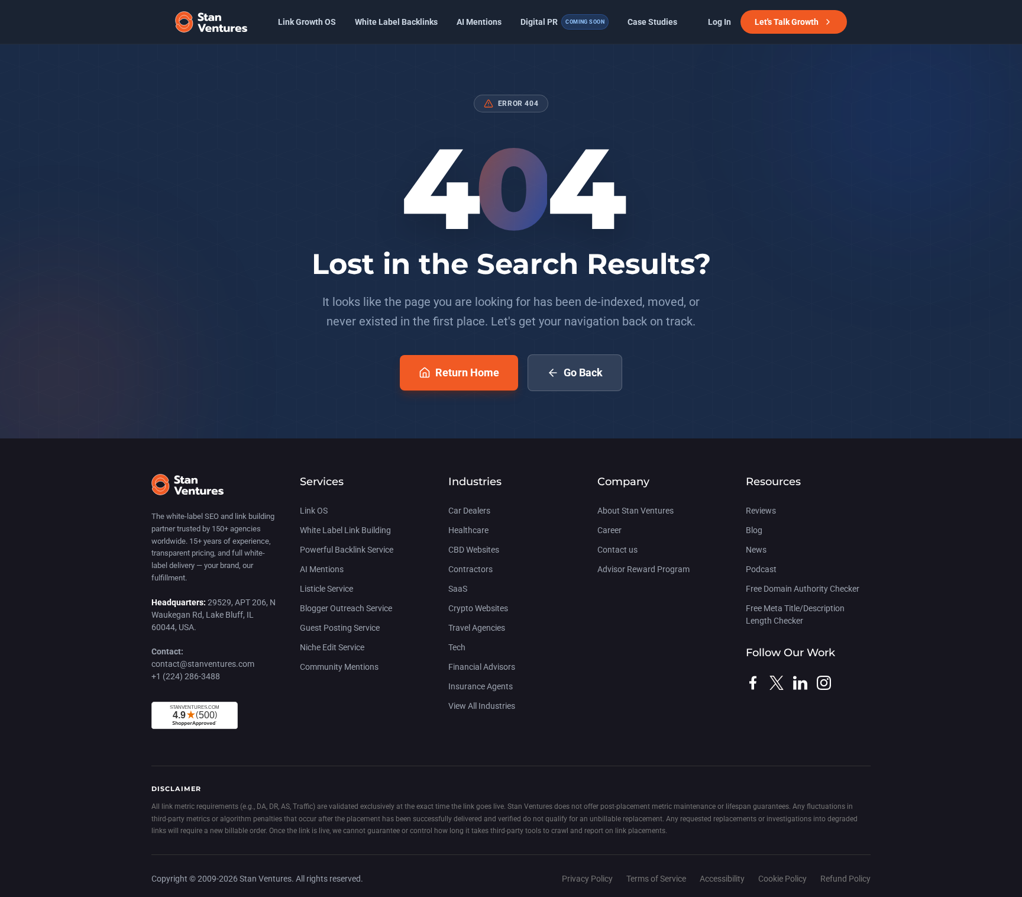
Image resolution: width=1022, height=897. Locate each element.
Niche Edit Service (332, 647)
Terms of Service (657, 878)
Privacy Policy (588, 878)
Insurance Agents (480, 686)
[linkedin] (800, 683)
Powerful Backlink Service (346, 549)
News (756, 549)
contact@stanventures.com (202, 664)
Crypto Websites (478, 608)
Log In (719, 22)
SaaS (457, 588)
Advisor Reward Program (643, 569)
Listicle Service (326, 588)
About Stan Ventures (635, 510)
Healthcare (468, 530)
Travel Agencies (476, 628)
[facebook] (753, 683)
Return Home (467, 372)
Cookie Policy (783, 878)
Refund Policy (845, 878)
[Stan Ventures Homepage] (187, 490)
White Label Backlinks (396, 22)
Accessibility (723, 878)
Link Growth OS (307, 22)
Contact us (617, 549)
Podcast (761, 569)
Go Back (583, 372)
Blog (754, 530)
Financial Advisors (481, 667)
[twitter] (776, 683)
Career (609, 530)
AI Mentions (479, 22)
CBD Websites (473, 549)
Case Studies (652, 22)
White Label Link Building (345, 530)
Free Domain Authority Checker (802, 588)
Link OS (314, 510)
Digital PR (562, 22)
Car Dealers (469, 510)
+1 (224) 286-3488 (185, 676)
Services (322, 481)
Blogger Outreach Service (346, 608)
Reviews (761, 510)
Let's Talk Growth (787, 22)
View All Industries (481, 706)
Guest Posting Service (340, 628)
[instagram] (824, 683)
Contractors (470, 569)
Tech (456, 647)
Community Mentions (339, 667)
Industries (475, 481)
